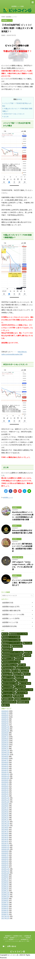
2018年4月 (5, 908)
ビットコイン (9, 689)
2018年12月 (5, 892)
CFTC (28, 643)
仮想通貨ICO (6, 602)
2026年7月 (5, 713)
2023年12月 (5, 774)
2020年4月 (5, 861)
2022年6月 (5, 810)
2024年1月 (5, 772)
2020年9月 (5, 851)
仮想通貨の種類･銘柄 (9, 610)
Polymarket (8, 668)
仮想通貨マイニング (9, 622)
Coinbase (8, 649)
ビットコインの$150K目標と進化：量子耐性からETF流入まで (22, 582)
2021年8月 (5, 829)
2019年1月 (5, 891)
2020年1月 (5, 867)
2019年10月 (5, 873)
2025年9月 (5, 733)
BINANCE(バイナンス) (19, 634)
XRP (27, 674)
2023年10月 (5, 778)
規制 (6, 705)
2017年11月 (5, 918)
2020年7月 (5, 855)
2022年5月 (5, 812)
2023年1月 (5, 796)
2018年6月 (5, 904)
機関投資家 (23, 702)
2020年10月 (5, 849)
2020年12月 (5, 845)
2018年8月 (5, 900)
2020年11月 (5, 847)
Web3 (18, 674)
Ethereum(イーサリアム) (13, 655)
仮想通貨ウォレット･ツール (11, 614)
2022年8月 (5, 806)
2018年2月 (5, 912)
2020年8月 (5, 853)
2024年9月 (5, 756)
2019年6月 (5, 881)
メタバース (22, 692)
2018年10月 (5, 896)
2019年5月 (5, 883)
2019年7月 (5, 879)
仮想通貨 (8, 699)
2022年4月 (5, 814)
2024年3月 (5, 768)
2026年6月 (5, 715)
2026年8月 (5, 711)
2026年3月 (5, 721)
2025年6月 (5, 739)
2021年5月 (5, 835)
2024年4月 (5, 766)
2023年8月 (5, 782)
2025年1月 (5, 748)
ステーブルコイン (11, 683)
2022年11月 (5, 800)
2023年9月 (5, 780)
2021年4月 (5, 837)
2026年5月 (5, 717)
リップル (8, 696)
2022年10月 (5, 802)
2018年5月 (5, 906)
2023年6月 (5, 786)
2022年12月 (5, 798)
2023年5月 (5, 788)
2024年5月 (5, 764)
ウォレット (22, 680)
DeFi (28, 652)
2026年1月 (5, 725)
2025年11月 (5, 729)
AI (6, 634)
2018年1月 (5, 914)
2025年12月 (5, 727)
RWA (6, 671)
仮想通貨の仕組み (8, 606)
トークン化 (25, 683)
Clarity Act (17, 646)
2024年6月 (5, 762)
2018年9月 (5, 898)
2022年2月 (5, 817)
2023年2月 (5, 794)
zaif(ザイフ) (8, 677)
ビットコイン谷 (17, 951)
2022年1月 (5, 819)
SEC (15, 671)
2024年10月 (5, 754)
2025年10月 (5, 731)
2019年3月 (5, 887)
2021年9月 (5, 827)
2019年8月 (5, 877)
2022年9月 (5, 804)
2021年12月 (5, 821)
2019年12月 (5, 869)
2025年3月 (5, 744)
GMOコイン (9, 658)
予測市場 (19, 696)
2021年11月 (5, 823)
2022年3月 (5, 816)
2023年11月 (5, 776)
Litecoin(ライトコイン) (12, 661)
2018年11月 (5, 894)
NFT (22, 665)
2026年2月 (5, 723)
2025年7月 (5, 737)
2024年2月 (5, 770)
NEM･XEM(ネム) (10, 665)
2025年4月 (5, 742)
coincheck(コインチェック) (13, 652)
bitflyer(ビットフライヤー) (13, 643)
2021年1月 (5, 843)
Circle (7, 646)
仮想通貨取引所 (7, 626)
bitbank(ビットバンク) (12, 637)
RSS (28, 941)
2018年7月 (5, 902)
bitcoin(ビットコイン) (12, 640)
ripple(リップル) (22, 668)
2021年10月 (5, 825)
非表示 (19, 99)
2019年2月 (5, 889)
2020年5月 (5, 859)
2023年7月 (5, 784)
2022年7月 (5, 808)
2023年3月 (5, 792)
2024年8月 (5, 758)
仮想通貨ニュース (8, 497)
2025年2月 (5, 746)
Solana (24, 671)
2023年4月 (5, 790)
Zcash (20, 677)
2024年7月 (5, 760)
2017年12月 (5, 916)
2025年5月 (5, 741)
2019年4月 (5, 885)
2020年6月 (5, 857)
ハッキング (20, 686)
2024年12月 (5, 750)
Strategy (7, 674)
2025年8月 (5, 735)
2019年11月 (5, 871)
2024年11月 (5, 752)
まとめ (5, 116)
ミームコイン (9, 692)
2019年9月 (5, 875)
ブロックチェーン (25, 689)
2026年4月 (5, 719)
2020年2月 (5, 865)
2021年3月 (5, 839)
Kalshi (20, 658)
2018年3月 (5, 910)
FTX (27, 655)
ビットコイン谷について (19, 941)
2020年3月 (5, 863)
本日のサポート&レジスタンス (13, 114)
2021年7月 (5, 831)
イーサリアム (9, 680)
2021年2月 (5, 841)
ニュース (8, 686)
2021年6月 (5, 833)
